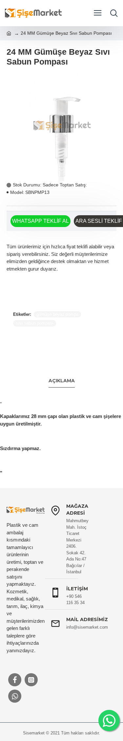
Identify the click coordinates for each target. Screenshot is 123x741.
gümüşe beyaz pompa (57, 314)
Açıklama (62, 381)
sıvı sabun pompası (34, 323)
